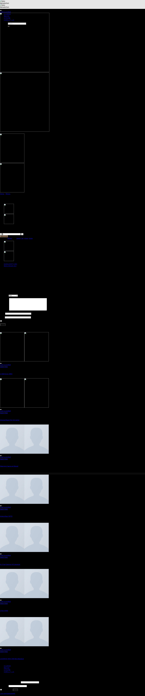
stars (31, 238)
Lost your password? (7, 693)
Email (2, 317)
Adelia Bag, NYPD (6, 516)
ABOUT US (9, 672)
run (22, 238)
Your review (4, 310)
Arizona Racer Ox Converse (9, 420)
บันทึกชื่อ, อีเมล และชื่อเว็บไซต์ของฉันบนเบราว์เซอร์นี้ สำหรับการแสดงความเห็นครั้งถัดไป (30, 321)
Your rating (4, 295)
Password (4, 686)
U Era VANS (4, 611)
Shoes (8, 194)
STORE (7, 670)
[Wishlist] (1, 10)
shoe (26, 238)
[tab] (74, 264)
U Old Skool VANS (6, 374)
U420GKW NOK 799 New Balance (12, 659)
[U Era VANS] (9, 213)
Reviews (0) (10, 266)
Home (2, 194)
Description (10, 264)
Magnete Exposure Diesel (9, 466)
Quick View (4, 367)
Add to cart (4, 236)
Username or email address (10, 682)
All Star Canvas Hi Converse (10, 564)
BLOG (6, 668)
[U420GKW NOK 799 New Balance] (9, 223)
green (18, 238)
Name (2, 314)
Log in (15, 690)
